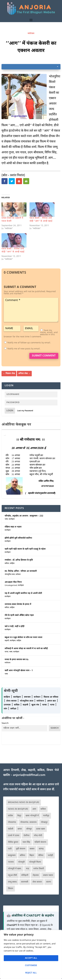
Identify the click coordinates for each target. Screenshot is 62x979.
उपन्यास (7, 704)
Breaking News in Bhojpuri (23, 802)
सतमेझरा (12, 519)
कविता (7, 563)
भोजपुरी (21, 862)
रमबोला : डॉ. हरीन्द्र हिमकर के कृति (19, 560)
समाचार (27, 697)
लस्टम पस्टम (48, 875)
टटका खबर (40, 829)
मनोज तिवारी (38, 868)
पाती (10, 848)
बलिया (22, 855)
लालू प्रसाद (12, 882)
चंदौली (10, 829)
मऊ (27, 868)
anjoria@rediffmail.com (29, 775)
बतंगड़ (41, 848)
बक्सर (32, 848)
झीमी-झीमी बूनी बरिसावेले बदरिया (18, 538)
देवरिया (26, 835)
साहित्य (12, 563)
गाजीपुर (46, 815)
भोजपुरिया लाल (10, 574)
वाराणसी (24, 882)
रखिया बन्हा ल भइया (13, 526)
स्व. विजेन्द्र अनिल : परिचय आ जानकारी (21, 571)
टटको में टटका (13, 835)
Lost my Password (25, 411)
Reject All (31, 972)
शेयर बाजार (37, 882)
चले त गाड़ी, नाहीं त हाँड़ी (14, 626)
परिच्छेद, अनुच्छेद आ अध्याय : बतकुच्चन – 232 (24, 515)
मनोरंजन (31, 33)
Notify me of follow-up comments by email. (29, 342)
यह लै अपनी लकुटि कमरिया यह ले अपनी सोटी (23, 593)
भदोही (50, 855)
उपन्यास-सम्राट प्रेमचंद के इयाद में (18, 604)
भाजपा (11, 862)
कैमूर (19, 815)
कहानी (7, 640)
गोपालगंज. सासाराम (28, 822)
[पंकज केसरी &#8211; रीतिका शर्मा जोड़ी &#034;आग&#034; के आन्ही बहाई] (14, 240)
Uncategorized (11, 585)
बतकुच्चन (11, 855)
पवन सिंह (26, 842)
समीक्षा (13, 708)
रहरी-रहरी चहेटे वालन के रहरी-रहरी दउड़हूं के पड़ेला (25, 549)
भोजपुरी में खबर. (15, 868)
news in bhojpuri (18, 809)
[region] (31, 954)
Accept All (31, 958)
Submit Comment (44, 355)
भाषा (6, 519)
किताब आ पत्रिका (51, 697)
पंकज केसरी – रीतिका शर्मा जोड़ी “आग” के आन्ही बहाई (40, 220)
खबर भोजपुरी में (32, 815)
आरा (34, 809)
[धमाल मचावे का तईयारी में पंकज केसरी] (14, 209)
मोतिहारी (24, 875)
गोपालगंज (12, 822)
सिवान (10, 888)
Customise (31, 965)
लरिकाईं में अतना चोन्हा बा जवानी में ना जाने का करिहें (26, 648)
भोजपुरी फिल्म (35, 862)
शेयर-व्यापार (11, 701)
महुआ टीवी (12, 875)
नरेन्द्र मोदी (38, 835)
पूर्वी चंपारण (20, 848)
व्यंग (6, 708)
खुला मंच (35, 704)
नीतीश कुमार (13, 842)
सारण (48, 882)
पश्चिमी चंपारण (40, 842)
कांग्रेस (10, 815)
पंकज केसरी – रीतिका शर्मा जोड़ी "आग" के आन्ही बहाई (13, 250)
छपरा (20, 829)
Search (5, 723)
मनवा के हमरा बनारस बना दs (16, 659)
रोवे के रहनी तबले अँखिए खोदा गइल (19, 615)
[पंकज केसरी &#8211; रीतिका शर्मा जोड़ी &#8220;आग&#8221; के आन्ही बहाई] (41, 209)
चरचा (6, 652)
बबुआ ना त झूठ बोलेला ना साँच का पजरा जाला (23, 637)
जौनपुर (29, 829)
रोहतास (36, 875)
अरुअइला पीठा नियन (13, 582)
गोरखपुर (44, 822)
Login (9, 410)
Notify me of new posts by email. (23, 348)
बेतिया (40, 855)
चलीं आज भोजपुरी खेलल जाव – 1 (19, 670)
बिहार (31, 855)
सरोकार (18, 574)
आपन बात (51, 701)
